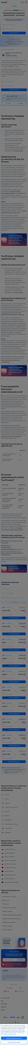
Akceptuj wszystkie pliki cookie (14, 1038)
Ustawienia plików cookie (14, 1042)
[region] (14, 1034)
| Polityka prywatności (11, 1034)
